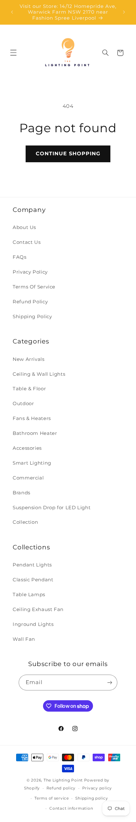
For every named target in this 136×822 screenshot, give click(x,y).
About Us (24, 227)
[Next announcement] (124, 12)
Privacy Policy (30, 272)
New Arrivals (29, 359)
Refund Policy (30, 302)
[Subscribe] (109, 682)
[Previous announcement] (12, 12)
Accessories (27, 448)
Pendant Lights (32, 565)
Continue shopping (68, 154)
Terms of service (51, 798)
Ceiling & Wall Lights (39, 374)
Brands (21, 493)
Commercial (28, 478)
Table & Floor (29, 389)
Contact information (71, 808)
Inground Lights (33, 624)
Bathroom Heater (35, 433)
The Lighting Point (63, 780)
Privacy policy (97, 788)
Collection (25, 522)
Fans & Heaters (32, 418)
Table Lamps (29, 594)
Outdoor (23, 403)
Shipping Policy (32, 316)
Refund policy (61, 788)
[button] (13, 53)
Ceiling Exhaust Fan (38, 609)
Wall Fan (24, 639)
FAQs (20, 257)
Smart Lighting (32, 463)
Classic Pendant (33, 580)
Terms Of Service (34, 287)
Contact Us (26, 242)
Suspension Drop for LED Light (51, 507)
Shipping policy (91, 798)
